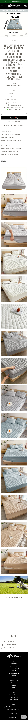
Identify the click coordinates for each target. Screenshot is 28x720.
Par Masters (14, 43)
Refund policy (14, 699)
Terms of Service (14, 694)
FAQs (14, 692)
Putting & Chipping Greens (14, 666)
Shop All (14, 661)
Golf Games (14, 663)
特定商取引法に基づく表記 (14, 709)
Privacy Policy (14, 680)
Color (13, 96)
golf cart (14, 675)
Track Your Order (13, 697)
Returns (14, 687)
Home (13, 40)
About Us (14, 704)
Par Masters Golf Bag (14, 673)
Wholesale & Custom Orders (14, 690)
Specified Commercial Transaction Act (14, 706)
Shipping (8, 85)
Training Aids (14, 670)
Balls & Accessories (14, 668)
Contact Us (14, 682)
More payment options (14, 121)
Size (13, 90)
